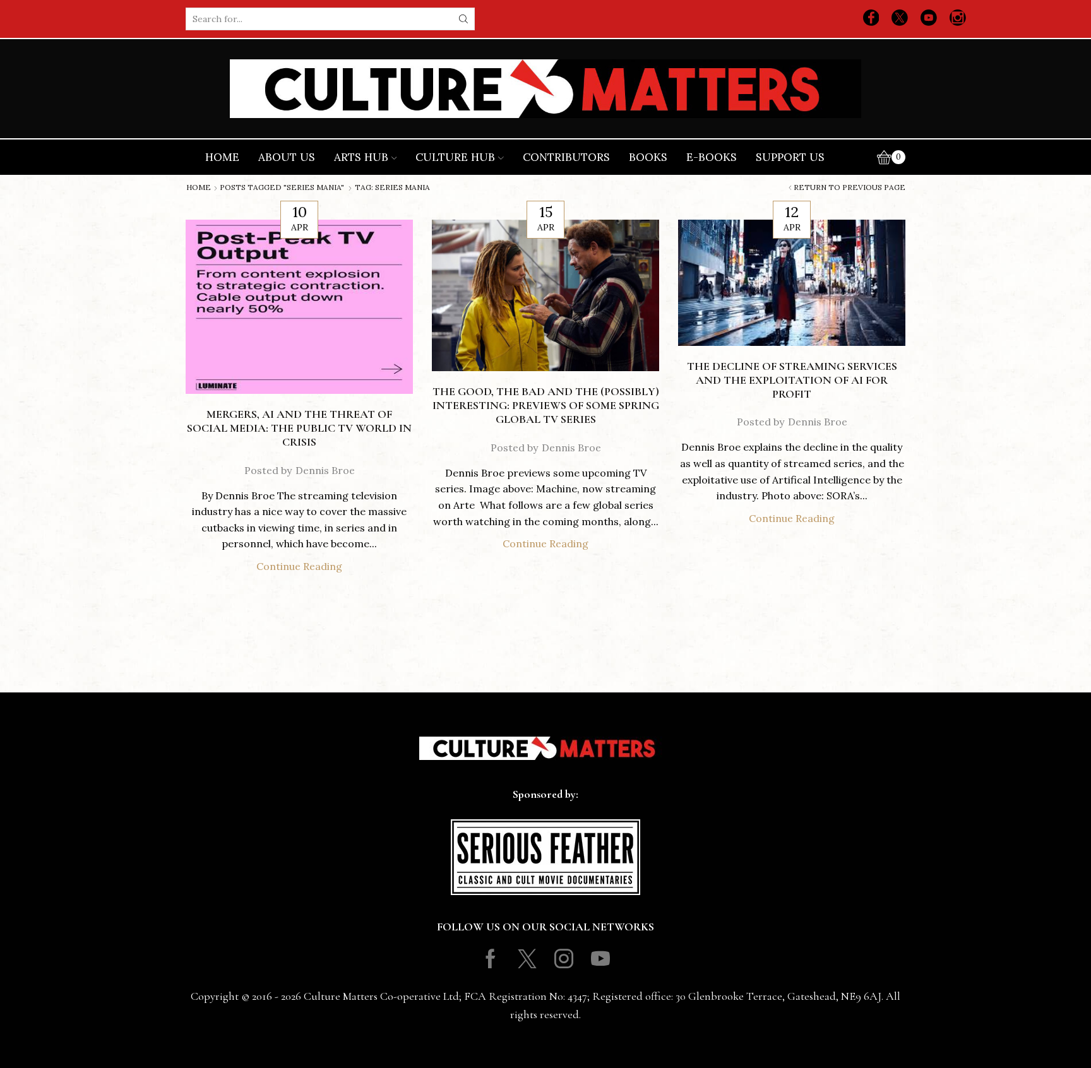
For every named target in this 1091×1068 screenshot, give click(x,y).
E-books (711, 157)
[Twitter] (899, 18)
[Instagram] (958, 18)
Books (648, 157)
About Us (286, 157)
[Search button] (463, 19)
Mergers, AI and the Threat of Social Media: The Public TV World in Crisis (299, 428)
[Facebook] (871, 18)
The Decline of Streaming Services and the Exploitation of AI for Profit (792, 380)
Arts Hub (361, 157)
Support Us (790, 157)
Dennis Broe (325, 470)
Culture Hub (455, 157)
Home (222, 157)
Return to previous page (849, 187)
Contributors (566, 157)
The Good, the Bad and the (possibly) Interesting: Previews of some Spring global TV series (545, 405)
